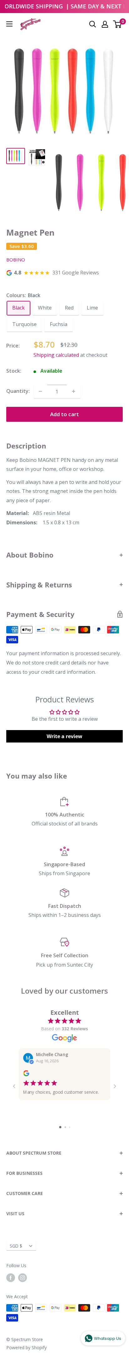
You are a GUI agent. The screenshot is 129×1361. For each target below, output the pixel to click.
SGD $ (16, 1246)
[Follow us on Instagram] (22, 1277)
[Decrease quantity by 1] (40, 391)
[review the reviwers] (26, 1075)
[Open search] (92, 24)
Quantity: (18, 391)
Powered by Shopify (26, 1347)
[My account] (105, 24)
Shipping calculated (56, 355)
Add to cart (64, 414)
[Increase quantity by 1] (73, 391)
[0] (117, 24)
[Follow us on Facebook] (10, 1277)
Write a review (64, 736)
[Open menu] (9, 23)
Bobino (15, 259)
